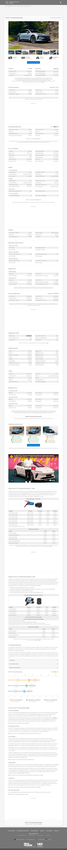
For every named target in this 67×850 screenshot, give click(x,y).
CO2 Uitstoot (31, 835)
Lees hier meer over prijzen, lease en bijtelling (19, 723)
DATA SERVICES (34, 830)
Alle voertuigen (8, 6)
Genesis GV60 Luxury (50, 435)
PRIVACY (42, 830)
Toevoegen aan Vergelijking (33, 62)
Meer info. (40, 99)
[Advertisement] (33, 11)
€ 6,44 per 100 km (54, 176)
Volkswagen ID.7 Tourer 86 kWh (33, 435)
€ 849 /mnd (56, 68)
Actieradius (40, 835)
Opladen (47, 835)
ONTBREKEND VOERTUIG (23, 830)
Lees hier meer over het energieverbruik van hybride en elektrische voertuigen (26, 775)
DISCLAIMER (49, 830)
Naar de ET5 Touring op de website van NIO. (18, 794)
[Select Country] (61, 2)
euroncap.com (45, 342)
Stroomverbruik (21, 835)
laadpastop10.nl (47, 546)
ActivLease (41, 81)
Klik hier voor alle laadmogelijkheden (33, 199)
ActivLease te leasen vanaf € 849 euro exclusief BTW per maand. (40, 717)
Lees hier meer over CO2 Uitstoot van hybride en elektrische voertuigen (25, 787)
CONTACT (56, 830)
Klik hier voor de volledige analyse (33, 138)
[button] (57, 22)
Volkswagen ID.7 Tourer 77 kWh (17, 435)
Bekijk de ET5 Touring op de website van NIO (33, 416)
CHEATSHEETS (11, 830)
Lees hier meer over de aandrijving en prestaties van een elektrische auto (25, 733)
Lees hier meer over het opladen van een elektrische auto (21, 759)
